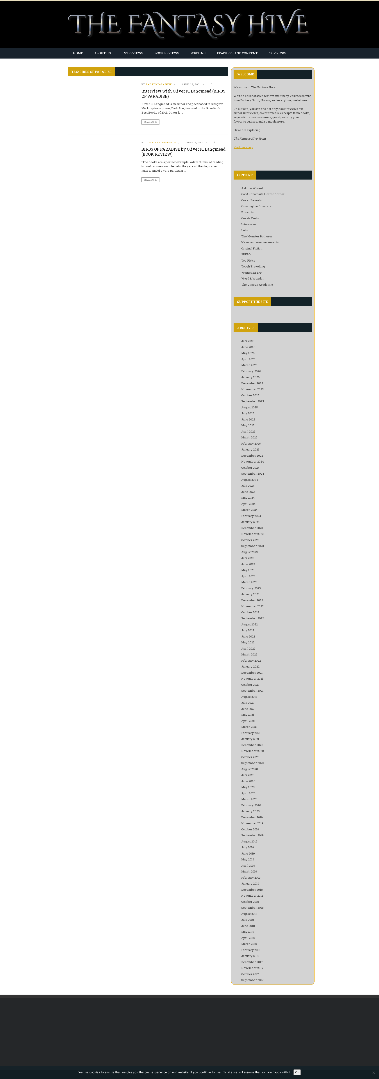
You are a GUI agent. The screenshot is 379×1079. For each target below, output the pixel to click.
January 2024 (250, 522)
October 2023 (250, 540)
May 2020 (248, 787)
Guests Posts (250, 218)
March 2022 (249, 654)
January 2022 (250, 666)
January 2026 (250, 377)
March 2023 (249, 582)
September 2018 (252, 908)
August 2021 (249, 697)
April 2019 (248, 865)
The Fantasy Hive (159, 84)
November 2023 (252, 534)
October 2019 (250, 829)
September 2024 (252, 473)
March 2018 (249, 944)
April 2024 (248, 504)
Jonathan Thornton (161, 142)
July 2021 (247, 703)
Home (78, 53)
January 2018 (250, 956)
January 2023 (250, 594)
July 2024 (247, 486)
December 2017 (252, 962)
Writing (198, 53)
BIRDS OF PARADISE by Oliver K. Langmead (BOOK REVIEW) (183, 151)
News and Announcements (260, 242)
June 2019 (248, 853)
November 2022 (252, 606)
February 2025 (251, 443)
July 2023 (247, 558)
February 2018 (251, 950)
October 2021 (250, 685)
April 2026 (248, 359)
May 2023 (247, 570)
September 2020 (252, 763)
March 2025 (249, 437)
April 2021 (248, 721)
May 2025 (247, 425)
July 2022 (247, 630)
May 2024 (248, 498)
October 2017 (250, 974)
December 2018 (252, 890)
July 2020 (247, 775)
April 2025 (248, 431)
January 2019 (250, 883)
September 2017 (252, 980)
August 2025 (249, 407)
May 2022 (247, 642)
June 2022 (248, 636)
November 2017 (252, 968)
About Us (102, 53)
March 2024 (249, 510)
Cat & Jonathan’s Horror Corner (262, 194)
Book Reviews (167, 53)
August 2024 (249, 480)
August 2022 (249, 624)
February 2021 (250, 733)
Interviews (132, 53)
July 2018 (247, 920)
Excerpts (247, 212)
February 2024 (251, 516)
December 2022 (252, 600)
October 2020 (250, 757)
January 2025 (250, 449)
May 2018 (247, 932)
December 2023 (252, 528)
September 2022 (252, 618)
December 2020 (252, 745)
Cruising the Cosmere (256, 206)
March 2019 (249, 871)
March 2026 (249, 365)
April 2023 (248, 576)
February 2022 (251, 660)
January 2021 (250, 739)
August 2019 (249, 841)
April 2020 (248, 793)
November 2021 (252, 678)
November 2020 (252, 751)
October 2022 (250, 612)
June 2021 (248, 709)
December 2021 (252, 673)
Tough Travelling (253, 266)
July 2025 (247, 413)
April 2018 (248, 938)
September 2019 (252, 835)
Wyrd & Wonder (252, 278)
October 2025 (250, 395)
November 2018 (252, 895)
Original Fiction (251, 248)
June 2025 (248, 419)
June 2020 (248, 781)
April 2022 (248, 648)
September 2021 (252, 691)
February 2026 (251, 371)
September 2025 (252, 401)
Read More (150, 122)
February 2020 (251, 805)
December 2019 (252, 817)
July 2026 (247, 341)
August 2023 (249, 552)
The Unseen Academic (257, 285)
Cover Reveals (251, 200)
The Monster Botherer (256, 236)
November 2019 (252, 823)
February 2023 (251, 588)
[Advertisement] (104, 1034)
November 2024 (252, 461)
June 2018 (248, 926)
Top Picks (277, 53)
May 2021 (247, 715)
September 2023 (252, 546)
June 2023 (248, 564)
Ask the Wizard (252, 188)
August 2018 (249, 914)
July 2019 (247, 847)
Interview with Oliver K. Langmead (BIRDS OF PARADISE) (183, 93)
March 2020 (249, 799)
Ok (297, 1072)
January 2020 (250, 811)
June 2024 (248, 492)
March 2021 (249, 727)
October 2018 (250, 902)
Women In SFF (251, 272)
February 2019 (251, 878)
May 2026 (248, 353)
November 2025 (252, 389)
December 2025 (252, 383)
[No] (373, 1072)
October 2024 (250, 468)
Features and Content (237, 53)
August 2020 (249, 769)
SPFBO (246, 254)
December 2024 (252, 456)
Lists (244, 230)
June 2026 (248, 347)
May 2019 (247, 859)
